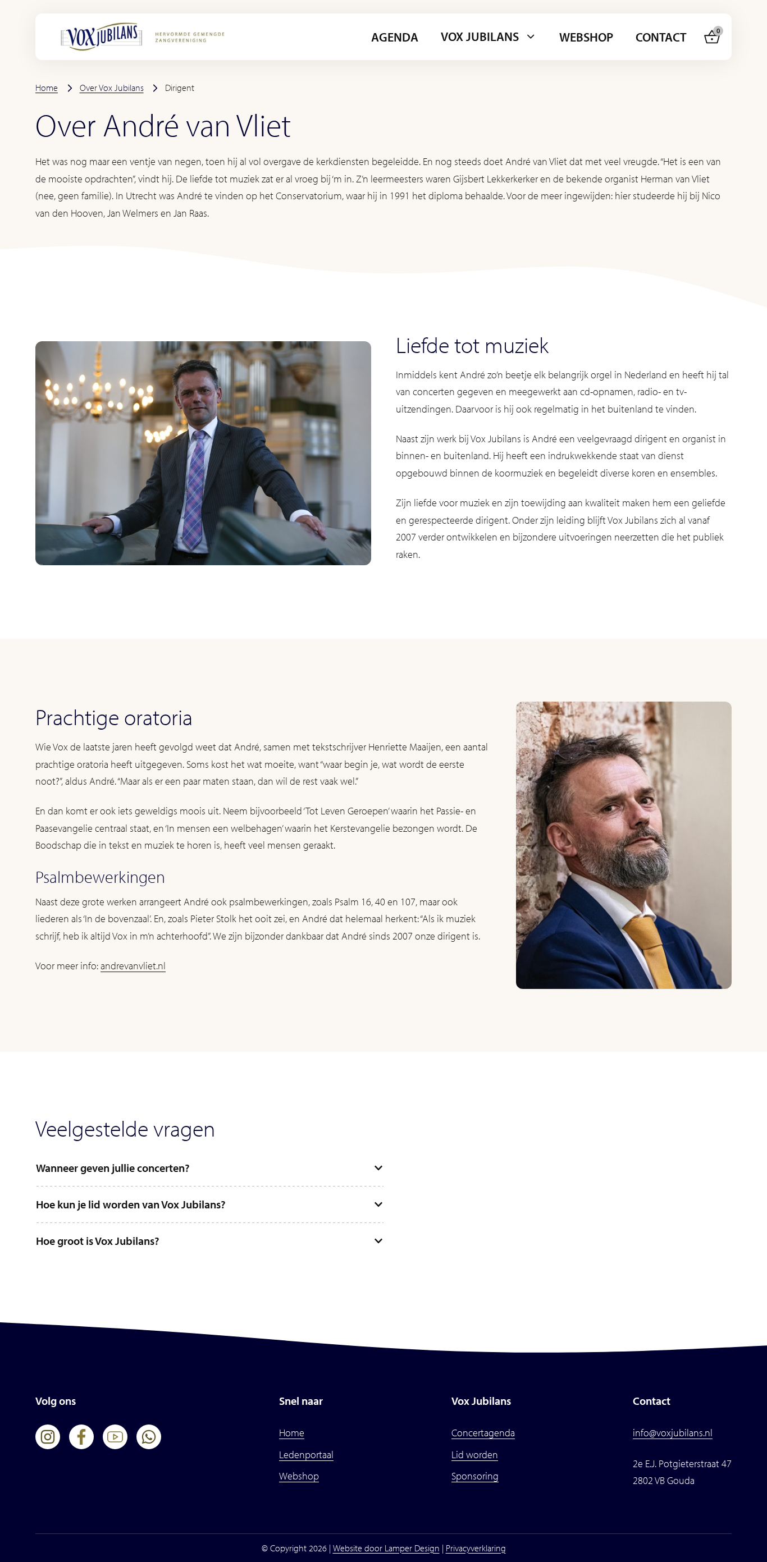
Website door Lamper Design (386, 1548)
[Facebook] (81, 1436)
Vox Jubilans (480, 36)
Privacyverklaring (476, 1548)
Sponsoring (475, 1475)
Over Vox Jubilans (112, 87)
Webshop (586, 37)
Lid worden (474, 1454)
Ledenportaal (306, 1454)
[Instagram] (47, 1436)
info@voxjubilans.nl (673, 1432)
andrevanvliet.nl (133, 965)
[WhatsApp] (148, 1436)
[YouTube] (115, 1436)
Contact (661, 37)
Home (46, 87)
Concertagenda (483, 1432)
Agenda (394, 37)
